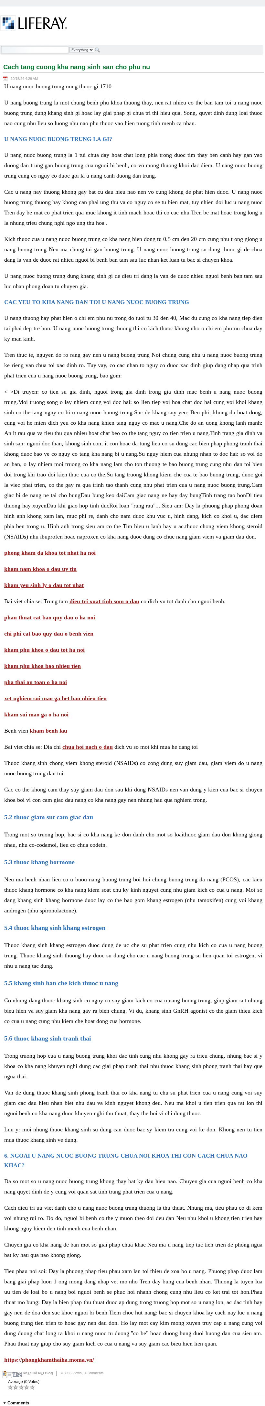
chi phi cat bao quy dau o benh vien (48, 633)
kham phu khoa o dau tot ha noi (44, 650)
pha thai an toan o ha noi (35, 682)
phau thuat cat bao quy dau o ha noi (49, 617)
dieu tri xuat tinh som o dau (104, 601)
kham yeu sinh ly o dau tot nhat (44, 585)
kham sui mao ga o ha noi (36, 714)
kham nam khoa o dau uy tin (40, 569)
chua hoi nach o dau (87, 747)
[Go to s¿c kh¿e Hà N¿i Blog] (34, 24)
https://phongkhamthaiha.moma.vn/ (49, 1360)
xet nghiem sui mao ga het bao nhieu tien (55, 698)
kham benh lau (48, 730)
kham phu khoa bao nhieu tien (42, 666)
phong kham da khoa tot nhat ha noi (50, 553)
